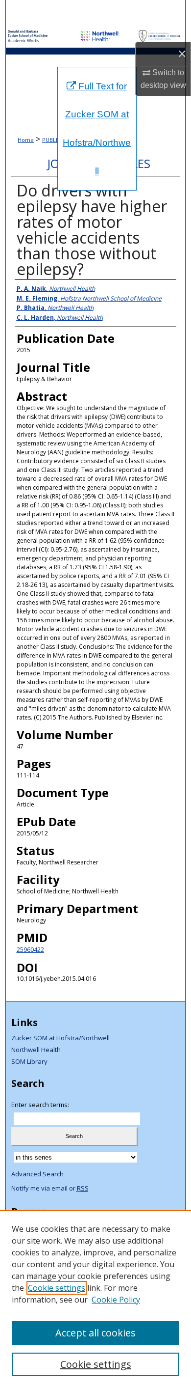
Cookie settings (56, 1287)
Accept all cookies (95, 1332)
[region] (95, 1299)
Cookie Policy (116, 1299)
